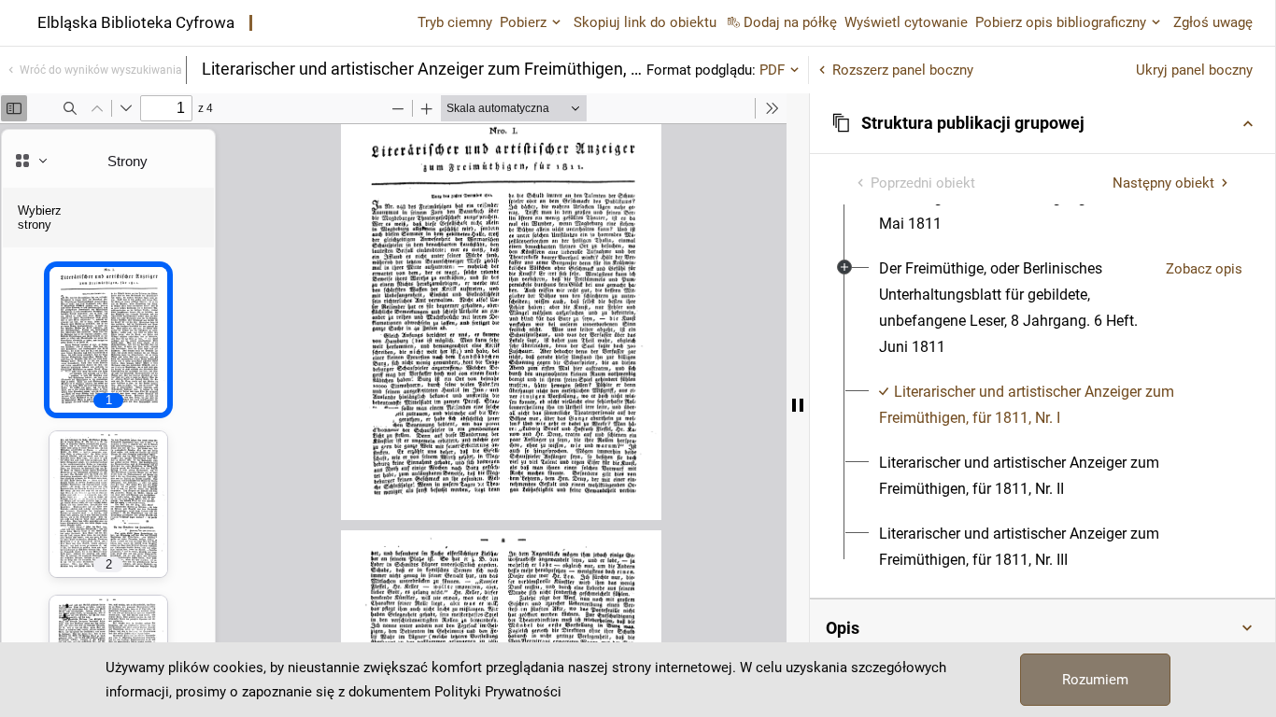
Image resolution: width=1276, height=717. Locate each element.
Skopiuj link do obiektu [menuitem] (645, 22)
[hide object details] (798, 405)
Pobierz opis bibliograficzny (1060, 22)
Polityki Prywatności (497, 691)
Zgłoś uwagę (1213, 22)
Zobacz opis (1204, 268)
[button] (1042, 123)
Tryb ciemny (455, 22)
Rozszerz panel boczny (902, 70)
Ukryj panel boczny (1194, 70)
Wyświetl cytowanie (906, 22)
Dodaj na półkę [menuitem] (790, 22)
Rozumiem (1095, 679)
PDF (772, 70)
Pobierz (523, 22)
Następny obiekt (1163, 183)
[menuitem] (1015, 308)
